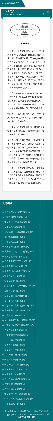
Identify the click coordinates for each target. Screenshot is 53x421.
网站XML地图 (11, 411)
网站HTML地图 (41, 411)
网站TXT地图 (26, 411)
